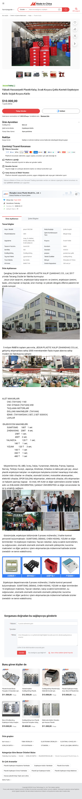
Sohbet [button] (62, 111)
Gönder (21, 653)
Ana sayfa (5, 15)
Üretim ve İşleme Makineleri (18, 15)
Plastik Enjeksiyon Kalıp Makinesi (66, 771)
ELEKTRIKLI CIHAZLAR (68, 742)
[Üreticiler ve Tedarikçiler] (41, 4)
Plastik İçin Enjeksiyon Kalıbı (41, 771)
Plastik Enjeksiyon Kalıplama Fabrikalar (17, 766)
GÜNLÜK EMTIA (7, 745)
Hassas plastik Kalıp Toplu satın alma (16, 776)
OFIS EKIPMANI (27, 745)
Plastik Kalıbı (37, 15)
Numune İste (45, 116)
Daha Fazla (6, 780)
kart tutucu (6, 742)
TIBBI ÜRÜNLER (27, 742)
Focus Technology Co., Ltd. (40, 787)
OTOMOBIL (45, 745)
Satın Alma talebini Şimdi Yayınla (60, 653)
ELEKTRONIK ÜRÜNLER (49, 742)
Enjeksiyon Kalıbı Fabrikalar (43, 766)
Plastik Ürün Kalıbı (63, 766)
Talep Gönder (21, 111)
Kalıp (29, 15)
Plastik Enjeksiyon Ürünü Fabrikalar (15, 771)
